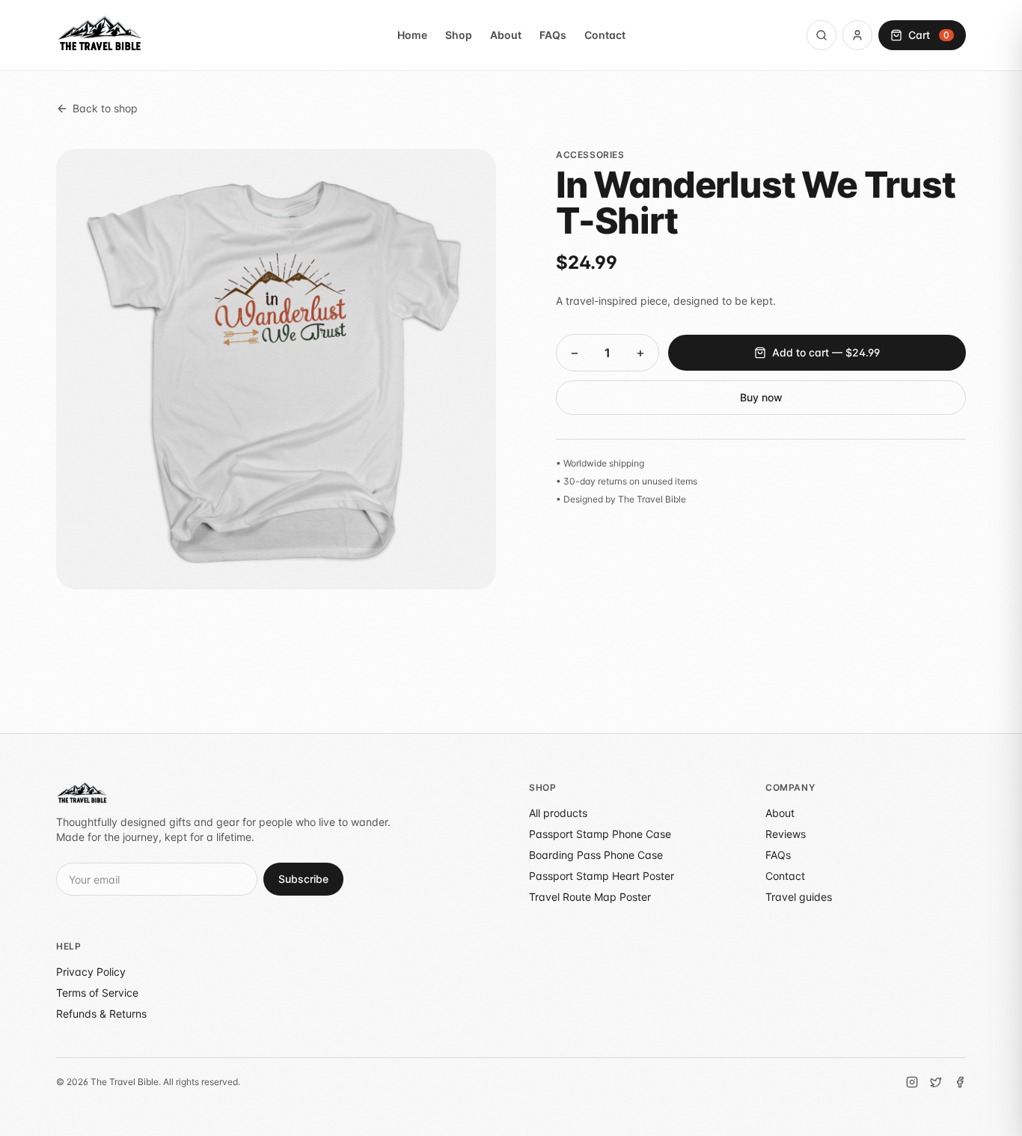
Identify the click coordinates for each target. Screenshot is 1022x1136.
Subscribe (303, 878)
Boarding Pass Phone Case (596, 854)
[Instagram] (912, 1082)
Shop (458, 34)
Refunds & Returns (101, 1013)
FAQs (552, 34)
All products (558, 813)
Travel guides (798, 896)
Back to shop (105, 108)
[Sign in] (857, 35)
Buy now (761, 397)
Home (412, 34)
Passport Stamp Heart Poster (601, 875)
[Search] (821, 35)
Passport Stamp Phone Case (600, 833)
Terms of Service (97, 992)
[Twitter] (936, 1082)
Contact (604, 34)
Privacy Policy (91, 971)
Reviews (785, 833)
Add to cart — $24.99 (826, 352)
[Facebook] (960, 1082)
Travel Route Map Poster (590, 896)
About (505, 34)
